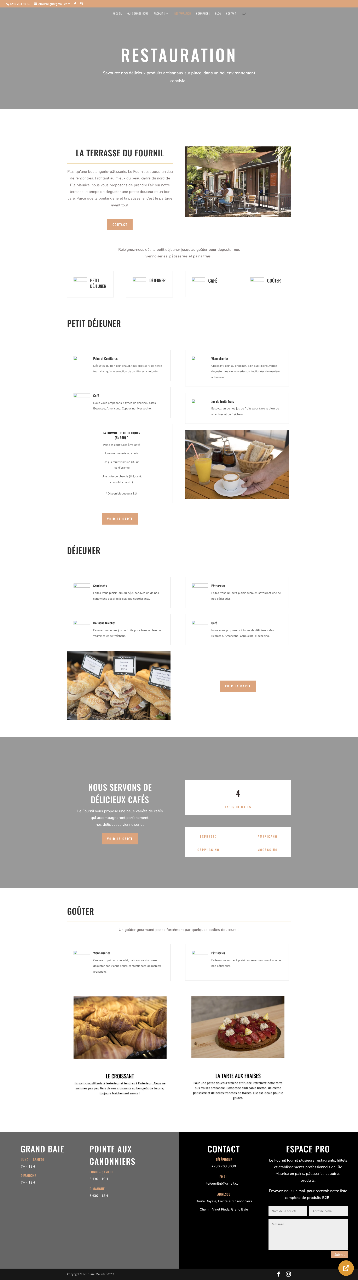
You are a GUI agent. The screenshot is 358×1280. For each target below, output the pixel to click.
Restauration (182, 13)
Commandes (203, 13)
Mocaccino (268, 849)
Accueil (117, 13)
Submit (339, 1254)
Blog (218, 13)
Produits (159, 13)
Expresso (208, 836)
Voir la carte (120, 518)
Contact (231, 13)
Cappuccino (208, 849)
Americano (267, 836)
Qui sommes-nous (138, 13)
